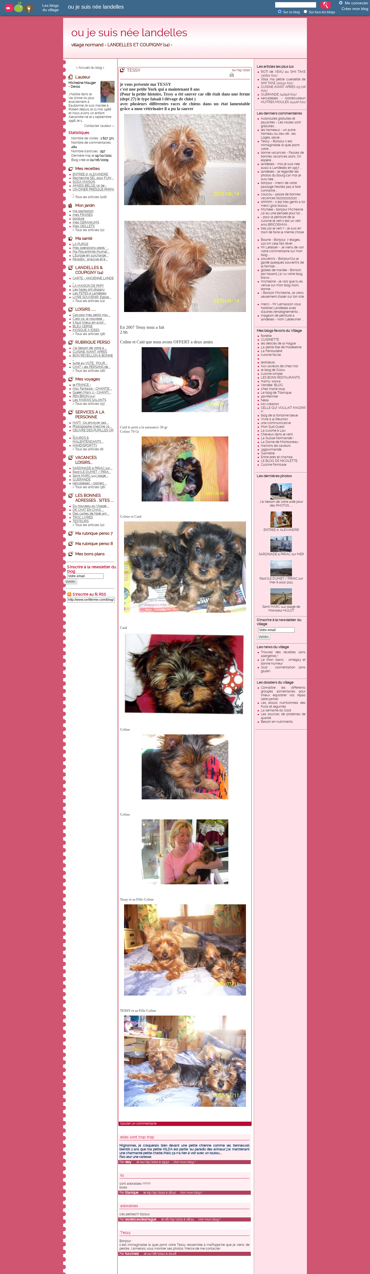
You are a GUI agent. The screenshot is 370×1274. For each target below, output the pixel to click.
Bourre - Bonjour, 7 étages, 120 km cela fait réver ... (280, 241)
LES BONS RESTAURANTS (280, 377)
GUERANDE (278, 94)
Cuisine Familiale (273, 465)
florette (266, 336)
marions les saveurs (276, 446)
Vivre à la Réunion (274, 419)
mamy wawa (271, 381)
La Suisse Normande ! (277, 438)
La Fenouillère (271, 351)
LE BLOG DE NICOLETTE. (279, 461)
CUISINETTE (270, 340)
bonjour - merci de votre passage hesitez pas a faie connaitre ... (281, 186)
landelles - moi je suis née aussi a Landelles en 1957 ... (281, 166)
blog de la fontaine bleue (279, 415)
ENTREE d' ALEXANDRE (281, 530)
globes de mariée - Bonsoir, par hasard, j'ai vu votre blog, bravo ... (282, 274)
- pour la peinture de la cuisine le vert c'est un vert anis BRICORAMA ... (281, 220)
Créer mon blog (355, 8)
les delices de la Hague (278, 343)
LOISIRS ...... (85, 309)
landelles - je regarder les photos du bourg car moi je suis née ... (281, 175)
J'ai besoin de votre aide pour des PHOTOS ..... (281, 503)
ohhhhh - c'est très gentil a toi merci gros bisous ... (283, 204)
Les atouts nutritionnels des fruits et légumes (283, 704)
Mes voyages (87, 379)
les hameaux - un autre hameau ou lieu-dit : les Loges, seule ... (278, 133)
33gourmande (271, 449)
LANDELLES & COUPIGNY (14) (89, 270)
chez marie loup (273, 389)
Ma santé (83, 238)
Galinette (268, 453)
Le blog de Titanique (276, 393)
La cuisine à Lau (273, 430)
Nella (265, 400)
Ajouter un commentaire (138, 1123)
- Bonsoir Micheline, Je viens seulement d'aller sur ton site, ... (282, 296)
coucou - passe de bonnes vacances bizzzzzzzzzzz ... (281, 196)
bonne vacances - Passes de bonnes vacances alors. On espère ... (282, 156)
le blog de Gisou (273, 370)
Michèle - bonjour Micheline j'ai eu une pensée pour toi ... (282, 211)
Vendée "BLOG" (272, 385)
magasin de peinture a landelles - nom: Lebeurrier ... (282, 317)
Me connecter (356, 3)
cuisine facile (271, 355)
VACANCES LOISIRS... (86, 460)
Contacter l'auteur (97, 126)
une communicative (276, 423)
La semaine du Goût (276, 710)
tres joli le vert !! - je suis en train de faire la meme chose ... (282, 232)
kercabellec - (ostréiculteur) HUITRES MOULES (283, 100)
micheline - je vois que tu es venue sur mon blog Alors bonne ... (282, 285)
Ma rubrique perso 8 (94, 543)
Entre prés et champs (277, 457)
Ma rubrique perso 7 (94, 533)
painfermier (269, 396)
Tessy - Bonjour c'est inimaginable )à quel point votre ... (280, 145)
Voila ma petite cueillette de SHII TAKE (283, 81)
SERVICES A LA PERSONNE (89, 414)
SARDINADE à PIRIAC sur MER (281, 554)
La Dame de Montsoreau (279, 442)
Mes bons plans (90, 553)
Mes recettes (87, 168)
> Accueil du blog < (90, 68)
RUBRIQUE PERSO (92, 342)
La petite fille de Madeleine (281, 347)
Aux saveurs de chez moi (279, 366)
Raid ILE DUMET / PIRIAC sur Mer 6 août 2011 (281, 580)
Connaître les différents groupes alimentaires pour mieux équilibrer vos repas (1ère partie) (283, 693)
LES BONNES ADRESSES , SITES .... (94, 498)
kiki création (270, 404)
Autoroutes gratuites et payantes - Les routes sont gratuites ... (281, 122)
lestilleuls (268, 362)
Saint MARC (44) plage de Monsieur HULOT (281, 608)
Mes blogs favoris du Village (279, 331)
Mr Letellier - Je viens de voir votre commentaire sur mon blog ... (282, 251)
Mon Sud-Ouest (272, 427)
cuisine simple (272, 374)
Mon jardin (85, 205)
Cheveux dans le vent (277, 434)
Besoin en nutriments (277, 722)
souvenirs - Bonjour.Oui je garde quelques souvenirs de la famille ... (282, 262)
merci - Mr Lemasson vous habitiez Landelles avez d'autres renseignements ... (281, 308)
